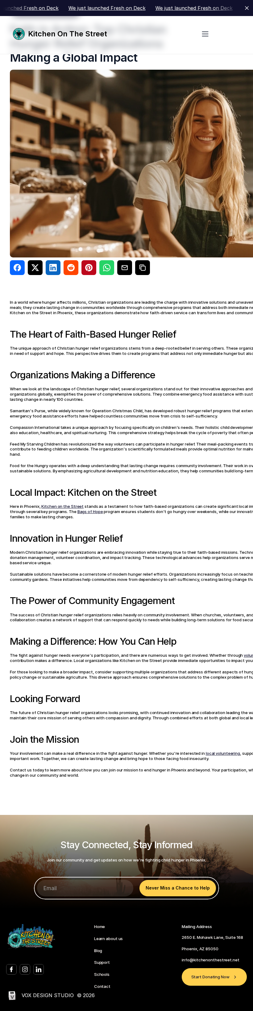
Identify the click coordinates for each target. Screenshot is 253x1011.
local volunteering (223, 753)
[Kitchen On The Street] (20, 34)
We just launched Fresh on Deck (84, 8)
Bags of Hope (90, 511)
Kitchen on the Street (62, 506)
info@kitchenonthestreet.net (210, 959)
